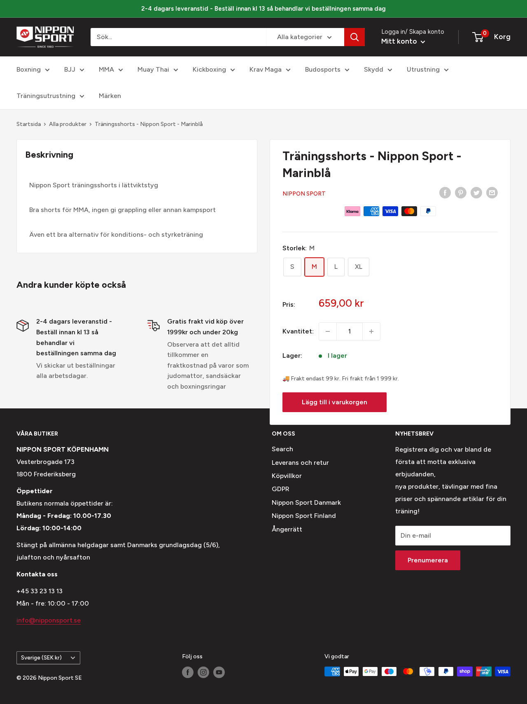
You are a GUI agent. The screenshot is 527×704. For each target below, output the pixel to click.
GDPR (280, 489)
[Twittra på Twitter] (476, 192)
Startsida (28, 124)
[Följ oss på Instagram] (203, 672)
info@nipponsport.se (48, 620)
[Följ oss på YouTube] (219, 672)
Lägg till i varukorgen (334, 402)
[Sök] (354, 37)
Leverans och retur (300, 462)
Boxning (28, 69)
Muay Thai (153, 69)
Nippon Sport (304, 193)
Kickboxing (209, 69)
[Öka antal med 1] (371, 331)
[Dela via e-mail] (492, 192)
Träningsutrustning (45, 96)
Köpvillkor (287, 476)
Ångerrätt (287, 529)
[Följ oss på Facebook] (188, 672)
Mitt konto (400, 41)
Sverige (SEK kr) (41, 657)
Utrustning (423, 69)
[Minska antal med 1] (327, 331)
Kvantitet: (298, 331)
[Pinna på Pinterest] (460, 192)
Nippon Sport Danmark (306, 502)
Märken (110, 96)
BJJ (69, 69)
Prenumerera (428, 560)
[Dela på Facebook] (445, 192)
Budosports (322, 69)
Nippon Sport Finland (304, 516)
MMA (106, 69)
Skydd (373, 69)
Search (282, 449)
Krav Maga (266, 69)
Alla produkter (67, 124)
